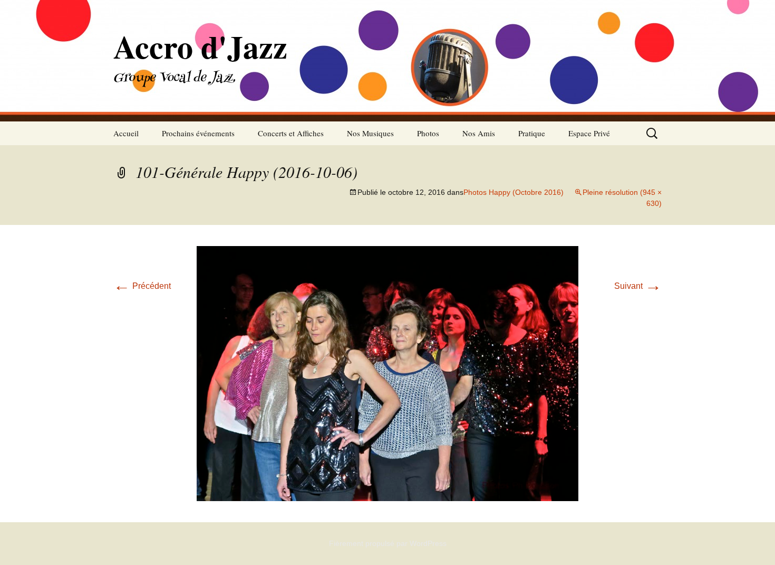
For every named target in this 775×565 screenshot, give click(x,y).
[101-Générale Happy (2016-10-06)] (387, 373)
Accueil (126, 133)
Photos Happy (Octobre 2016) (513, 192)
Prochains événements (198, 133)
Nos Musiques (370, 133)
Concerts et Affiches (291, 133)
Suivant (638, 285)
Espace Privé (589, 133)
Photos (428, 133)
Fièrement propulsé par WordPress (388, 543)
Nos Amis (478, 133)
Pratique (531, 133)
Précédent (142, 285)
